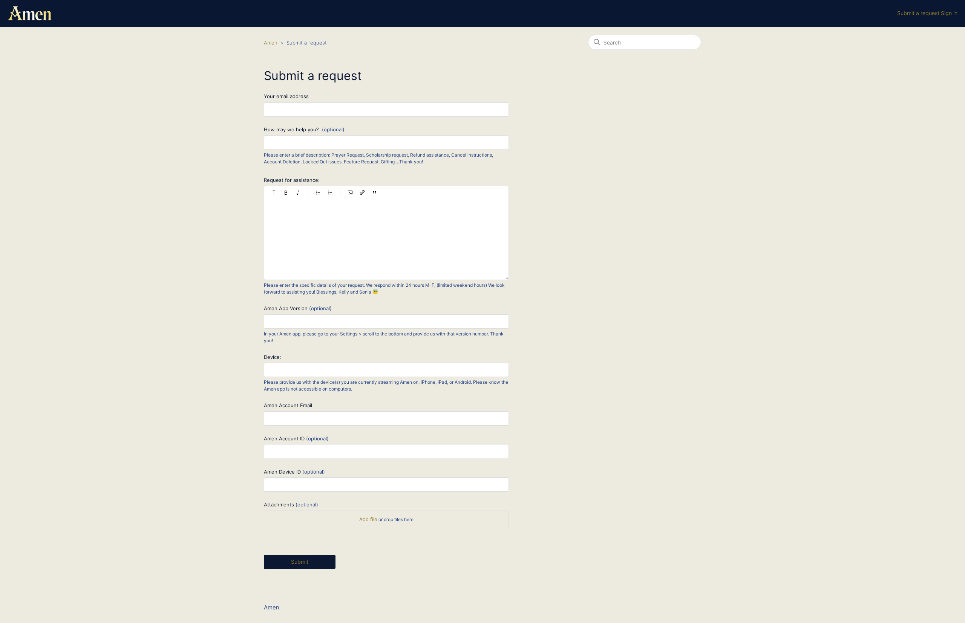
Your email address (286, 96)
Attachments (291, 504)
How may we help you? (304, 129)
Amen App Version (298, 308)
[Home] (30, 13)
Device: (272, 357)
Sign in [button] (949, 13)
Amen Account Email (288, 405)
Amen (270, 43)
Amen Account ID (296, 438)
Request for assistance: (292, 180)
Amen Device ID (294, 472)
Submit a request (918, 13)
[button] (274, 192)
